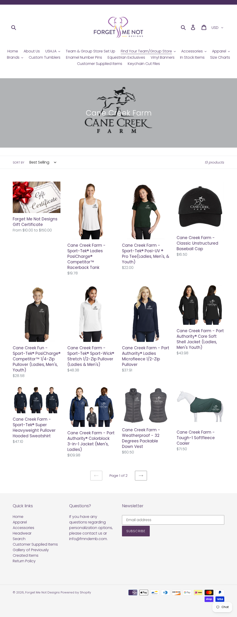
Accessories (23, 527)
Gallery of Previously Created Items (31, 552)
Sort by (18, 162)
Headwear (22, 533)
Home (18, 516)
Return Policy (24, 561)
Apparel (20, 522)
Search (19, 538)
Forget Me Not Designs (42, 592)
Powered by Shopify (76, 592)
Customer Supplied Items (35, 544)
